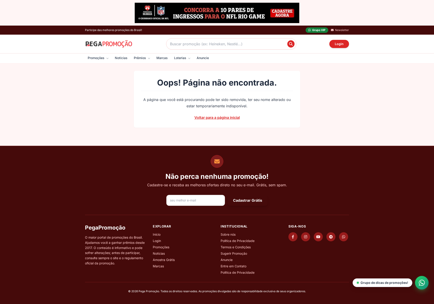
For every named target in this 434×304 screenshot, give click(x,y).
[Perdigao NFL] (217, 13)
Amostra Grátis (164, 260)
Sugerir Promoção (234, 253)
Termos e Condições (236, 247)
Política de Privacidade (238, 241)
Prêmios (140, 58)
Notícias (121, 58)
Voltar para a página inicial (217, 117)
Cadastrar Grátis (247, 200)
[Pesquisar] (291, 44)
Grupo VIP (319, 30)
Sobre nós (228, 234)
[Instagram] (305, 236)
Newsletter (342, 30)
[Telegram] (330, 236)
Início (156, 234)
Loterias (180, 58)
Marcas (162, 58)
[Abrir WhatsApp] (422, 283)
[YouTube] (318, 236)
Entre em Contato (233, 266)
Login (339, 44)
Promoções (96, 58)
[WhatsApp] (343, 236)
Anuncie (203, 58)
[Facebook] (292, 236)
